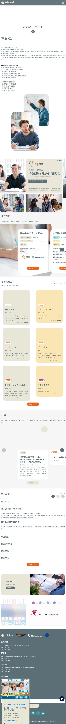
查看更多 (31, 404)
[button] (62, 249)
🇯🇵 (15, 705)
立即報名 (31, 268)
